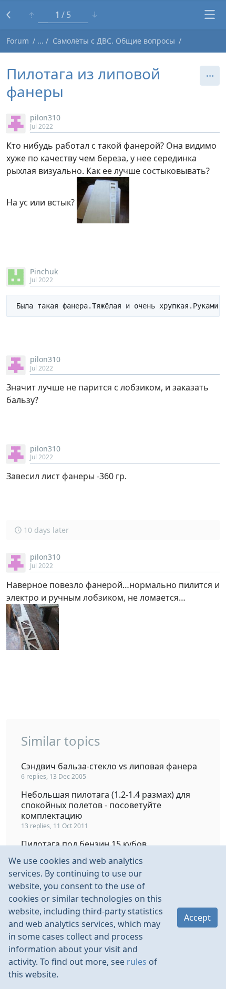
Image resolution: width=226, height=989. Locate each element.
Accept (197, 917)
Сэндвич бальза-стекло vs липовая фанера (109, 766)
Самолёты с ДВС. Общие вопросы (114, 41)
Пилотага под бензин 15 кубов (84, 844)
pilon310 (45, 117)
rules (137, 961)
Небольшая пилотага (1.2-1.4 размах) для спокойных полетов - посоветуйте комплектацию (105, 805)
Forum (17, 41)
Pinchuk (44, 271)
